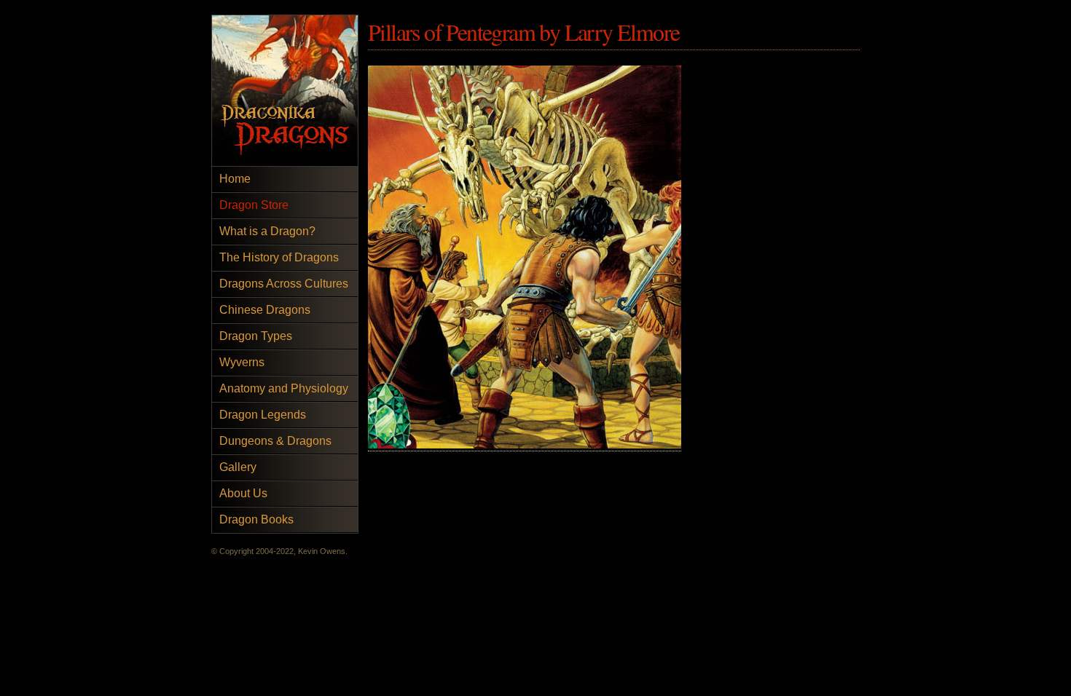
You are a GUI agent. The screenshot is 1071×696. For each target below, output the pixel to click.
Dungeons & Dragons (275, 441)
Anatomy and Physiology (283, 388)
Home (235, 179)
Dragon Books (256, 519)
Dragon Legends (262, 414)
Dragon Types (255, 336)
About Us (243, 493)
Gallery (237, 467)
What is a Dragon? (267, 231)
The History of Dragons (279, 257)
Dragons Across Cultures (283, 283)
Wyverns (241, 362)
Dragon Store (254, 205)
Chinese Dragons (264, 310)
